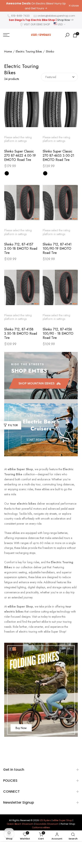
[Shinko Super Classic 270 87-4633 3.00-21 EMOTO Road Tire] (60, 111)
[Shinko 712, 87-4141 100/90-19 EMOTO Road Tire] (60, 205)
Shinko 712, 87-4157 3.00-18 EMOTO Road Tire (20, 248)
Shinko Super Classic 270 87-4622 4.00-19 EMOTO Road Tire (20, 155)
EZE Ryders (45, 820)
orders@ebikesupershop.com (56, 16)
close (75, 5)
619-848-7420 (20, 16)
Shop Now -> (65, 20)
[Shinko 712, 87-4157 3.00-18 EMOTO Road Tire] (22, 205)
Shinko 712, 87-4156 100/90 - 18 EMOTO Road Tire (58, 333)
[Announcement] (36, 6)
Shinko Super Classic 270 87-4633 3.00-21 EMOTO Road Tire (58, 155)
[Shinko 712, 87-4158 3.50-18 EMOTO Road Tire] (22, 289)
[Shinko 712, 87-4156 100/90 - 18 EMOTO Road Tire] (60, 289)
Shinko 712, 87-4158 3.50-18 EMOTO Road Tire (20, 333)
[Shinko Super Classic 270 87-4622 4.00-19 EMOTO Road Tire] (22, 111)
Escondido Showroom (47, 824)
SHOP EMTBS (29, 371)
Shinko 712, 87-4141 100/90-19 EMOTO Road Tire (57, 248)
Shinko (50, 52)
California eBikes (41, 827)
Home (8, 52)
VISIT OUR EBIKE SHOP (37, 24)
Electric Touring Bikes (29, 52)
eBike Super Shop (62, 820)
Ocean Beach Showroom (20, 824)
